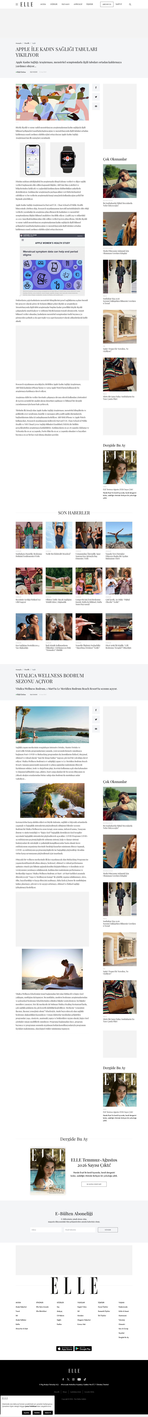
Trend (18, 1311)
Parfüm (59, 1324)
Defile (18, 1324)
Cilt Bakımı (60, 1315)
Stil (17, 1315)
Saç (58, 1307)
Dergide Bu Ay (124, 1337)
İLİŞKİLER (89, 4)
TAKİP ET (119, 4)
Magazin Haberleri (84, 1320)
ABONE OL (107, 4)
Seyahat (121, 1333)
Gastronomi (123, 1315)
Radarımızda (123, 1307)
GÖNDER (108, 1230)
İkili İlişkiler (102, 1315)
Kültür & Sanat (124, 1311)
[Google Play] (83, 1348)
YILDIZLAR (81, 1302)
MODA (43, 4)
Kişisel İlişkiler (103, 1307)
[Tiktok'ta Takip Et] (85, 1379)
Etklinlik (39, 1302)
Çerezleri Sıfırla (89, 1392)
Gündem (80, 1315)
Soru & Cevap (123, 1328)
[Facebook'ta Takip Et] (63, 1379)
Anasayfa (18, 43)
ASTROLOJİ (78, 4)
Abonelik (56, 1392)
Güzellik (26, 43)
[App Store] (65, 1348)
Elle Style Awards (42, 1307)
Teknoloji (122, 1320)
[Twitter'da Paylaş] (96, 97)
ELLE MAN (65, 4)
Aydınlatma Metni (75, 1392)
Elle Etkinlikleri (41, 1311)
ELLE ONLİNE (33, 72)
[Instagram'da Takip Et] (73, 1379)
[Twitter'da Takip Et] (68, 1379)
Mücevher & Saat (22, 1328)
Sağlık (34, 43)
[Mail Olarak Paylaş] (96, 106)
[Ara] (130, 4)
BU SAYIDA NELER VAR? (94, 1184)
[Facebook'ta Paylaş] (96, 87)
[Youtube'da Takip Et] (79, 1379)
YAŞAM (121, 1302)
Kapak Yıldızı (82, 1307)
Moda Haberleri (21, 1307)
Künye (65, 1392)
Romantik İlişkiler (104, 1311)
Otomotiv (122, 1324)
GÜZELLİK (53, 4)
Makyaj (59, 1311)
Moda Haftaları (21, 1320)
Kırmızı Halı (81, 1324)
